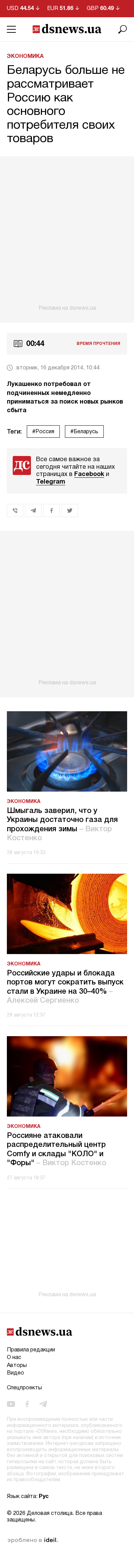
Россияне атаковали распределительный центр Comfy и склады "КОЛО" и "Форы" (56, 1149)
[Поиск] (122, 29)
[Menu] (11, 29)
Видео (15, 1373)
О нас (14, 1357)
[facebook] (27, 1404)
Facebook (89, 474)
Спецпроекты (24, 1388)
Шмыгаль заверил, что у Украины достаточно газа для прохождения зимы (62, 824)
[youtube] (11, 1404)
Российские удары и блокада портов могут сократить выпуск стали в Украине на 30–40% (65, 987)
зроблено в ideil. (32, 1540)
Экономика (25, 56)
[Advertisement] (67, 234)
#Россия (43, 431)
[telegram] (43, 1404)
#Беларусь (84, 431)
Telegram (50, 482)
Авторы (17, 1365)
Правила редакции (31, 1350)
